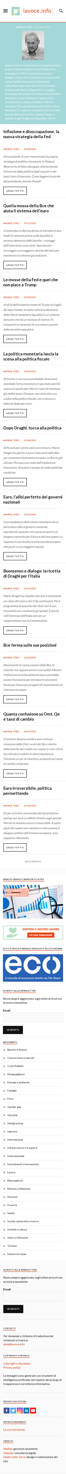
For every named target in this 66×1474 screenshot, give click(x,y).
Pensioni (12, 1196)
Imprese (12, 1131)
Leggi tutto (15, 190)
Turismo (12, 1245)
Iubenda (8, 1453)
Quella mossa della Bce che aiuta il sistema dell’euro (28, 208)
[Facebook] (7, 1410)
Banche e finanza (17, 1049)
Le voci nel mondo (14, 1429)
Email (6, 1010)
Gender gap (14, 1106)
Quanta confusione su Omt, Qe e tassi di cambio (31, 717)
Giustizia (12, 1115)
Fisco (10, 1098)
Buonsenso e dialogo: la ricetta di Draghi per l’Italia (31, 573)
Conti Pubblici (15, 1066)
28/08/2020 (30, 149)
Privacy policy (12, 1367)
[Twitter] (13, 1410)
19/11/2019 (30, 223)
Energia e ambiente (18, 1082)
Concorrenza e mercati (20, 1057)
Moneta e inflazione (18, 1188)
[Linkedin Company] (26, 1410)
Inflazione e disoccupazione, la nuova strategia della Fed (31, 134)
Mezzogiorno (15, 1180)
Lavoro (11, 1172)
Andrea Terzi (11, 149)
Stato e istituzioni (17, 1237)
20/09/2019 (30, 297)
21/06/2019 (30, 440)
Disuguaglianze (16, 1074)
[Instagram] (20, 1410)
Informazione (15, 1139)
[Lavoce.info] (33, 11)
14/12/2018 (30, 514)
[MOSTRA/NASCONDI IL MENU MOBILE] (5, 11)
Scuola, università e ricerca (22, 1221)
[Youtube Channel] (33, 1410)
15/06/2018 (30, 806)
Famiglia (11, 1090)
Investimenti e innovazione (23, 1164)
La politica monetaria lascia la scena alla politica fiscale (30, 356)
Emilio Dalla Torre (14, 1457)
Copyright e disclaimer (17, 1363)
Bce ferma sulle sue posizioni (29, 645)
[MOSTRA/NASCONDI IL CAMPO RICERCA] (60, 11)
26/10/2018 (30, 588)
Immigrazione (15, 1123)
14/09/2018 (30, 657)
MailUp (7, 1448)
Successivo (33, 861)
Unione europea (16, 1253)
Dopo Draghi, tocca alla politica (32, 427)
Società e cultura (17, 1229)
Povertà (12, 1205)
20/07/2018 (30, 731)
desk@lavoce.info (14, 1344)
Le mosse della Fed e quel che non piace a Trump (30, 282)
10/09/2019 (30, 371)
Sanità (10, 1213)
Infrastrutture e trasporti (22, 1147)
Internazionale (15, 1155)
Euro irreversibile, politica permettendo (27, 791)
